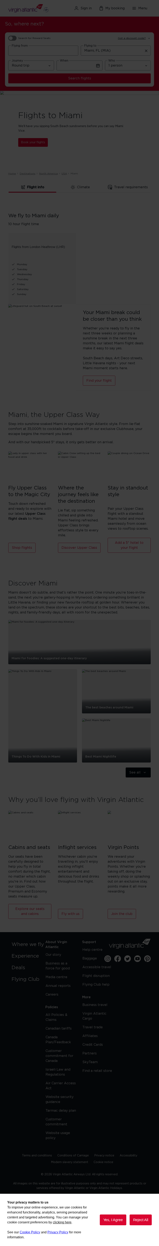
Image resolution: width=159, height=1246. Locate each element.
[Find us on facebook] (117, 958)
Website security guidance (59, 1099)
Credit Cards (92, 1044)
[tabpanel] (79, 251)
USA (64, 173)
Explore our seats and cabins (30, 911)
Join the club (121, 914)
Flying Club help (96, 984)
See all (135, 772)
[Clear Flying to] (146, 50)
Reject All (140, 1220)
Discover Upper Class (79, 547)
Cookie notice (103, 1162)
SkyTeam (90, 1062)
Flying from (20, 45)
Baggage (89, 958)
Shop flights (22, 547)
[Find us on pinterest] (147, 958)
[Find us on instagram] (107, 958)
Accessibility (128, 1155)
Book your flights (33, 142)
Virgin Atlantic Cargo (94, 1016)
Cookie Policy (30, 1232)
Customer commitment (56, 1122)
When (64, 60)
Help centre (92, 949)
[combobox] (43, 51)
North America (48, 173)
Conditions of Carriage (73, 1155)
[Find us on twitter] (127, 958)
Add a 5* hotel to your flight (129, 545)
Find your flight (99, 380)
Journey (17, 60)
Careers (52, 994)
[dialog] (79, 1220)
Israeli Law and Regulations (58, 1072)
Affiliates (90, 1036)
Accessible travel (96, 967)
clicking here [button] (62, 1222)
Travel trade (92, 1027)
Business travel (94, 1005)
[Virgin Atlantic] (31, 8)
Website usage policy (58, 1135)
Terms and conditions (37, 1155)
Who (111, 60)
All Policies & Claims (56, 1017)
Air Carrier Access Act (61, 1086)
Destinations (27, 173)
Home (12, 173)
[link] (29, 944)
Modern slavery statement (69, 1162)
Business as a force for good (58, 966)
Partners (89, 1053)
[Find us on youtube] (137, 958)
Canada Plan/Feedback (58, 1040)
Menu (142, 8)
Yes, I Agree (113, 1220)
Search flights (79, 78)
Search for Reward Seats (34, 38)
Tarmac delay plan (61, 1110)
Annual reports (58, 985)
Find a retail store (97, 1070)
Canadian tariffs (59, 1028)
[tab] (32, 187)
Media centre (56, 977)
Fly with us (70, 914)
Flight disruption (96, 976)
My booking (115, 8)
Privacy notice (104, 1155)
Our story (53, 954)
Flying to (90, 45)
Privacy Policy (57, 1232)
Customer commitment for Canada (59, 1056)
